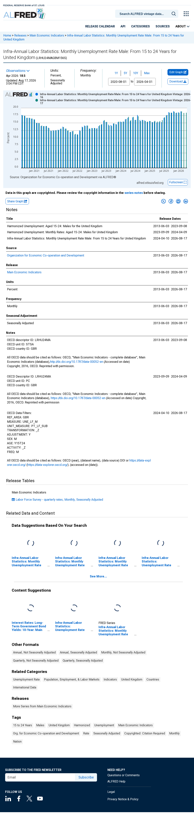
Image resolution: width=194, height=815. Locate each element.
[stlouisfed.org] (23, 5)
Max (147, 73)
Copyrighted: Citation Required (144, 733)
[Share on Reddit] (178, 201)
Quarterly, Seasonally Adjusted (83, 660)
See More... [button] (98, 576)
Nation (17, 741)
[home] (24, 13)
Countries (152, 679)
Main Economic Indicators (47, 35)
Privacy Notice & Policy (122, 799)
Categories (140, 26)
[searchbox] (147, 14)
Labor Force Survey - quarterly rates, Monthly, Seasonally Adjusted (59, 499)
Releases (20, 35)
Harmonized (82, 725)
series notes (133, 193)
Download (176, 81)
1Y (116, 73)
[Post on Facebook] (171, 201)
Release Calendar (100, 26)
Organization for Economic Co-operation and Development (45, 255)
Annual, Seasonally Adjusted (78, 652)
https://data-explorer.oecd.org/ (47, 465)
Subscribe (86, 777)
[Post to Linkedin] (185, 201)
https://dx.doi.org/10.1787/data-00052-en (78, 398)
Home (7, 35)
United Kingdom (131, 679)
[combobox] (147, 13)
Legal (111, 792)
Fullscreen (176, 182)
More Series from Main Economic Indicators (42, 706)
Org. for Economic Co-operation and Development (46, 733)
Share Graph (15, 201)
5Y (125, 73)
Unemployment (104, 725)
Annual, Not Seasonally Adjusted (34, 652)
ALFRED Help (116, 781)
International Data (24, 687)
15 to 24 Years (22, 725)
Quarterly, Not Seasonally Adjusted (36, 660)
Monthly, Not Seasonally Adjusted (123, 652)
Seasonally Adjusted (106, 733)
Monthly (174, 733)
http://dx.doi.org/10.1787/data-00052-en (76, 362)
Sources (163, 26)
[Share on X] (163, 201)
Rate (86, 733)
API (122, 26)
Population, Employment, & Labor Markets (71, 679)
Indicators (110, 679)
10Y (135, 73)
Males (40, 725)
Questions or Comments (123, 775)
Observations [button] (16, 70)
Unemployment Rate (26, 679)
